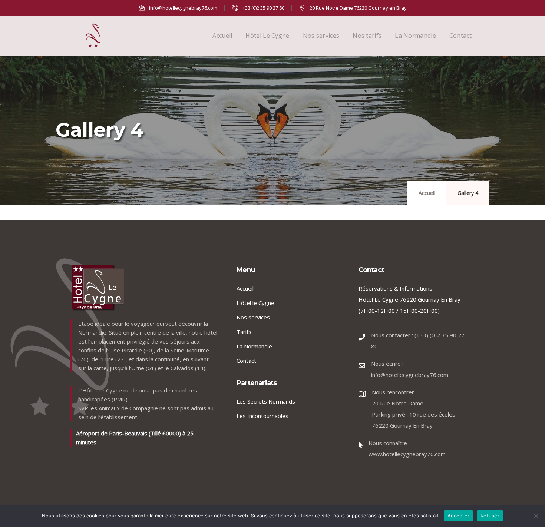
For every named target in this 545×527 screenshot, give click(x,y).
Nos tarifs (367, 36)
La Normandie (415, 36)
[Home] (93, 35)
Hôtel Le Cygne (267, 36)
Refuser (489, 515)
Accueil (222, 36)
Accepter (458, 515)
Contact (460, 36)
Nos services (321, 36)
